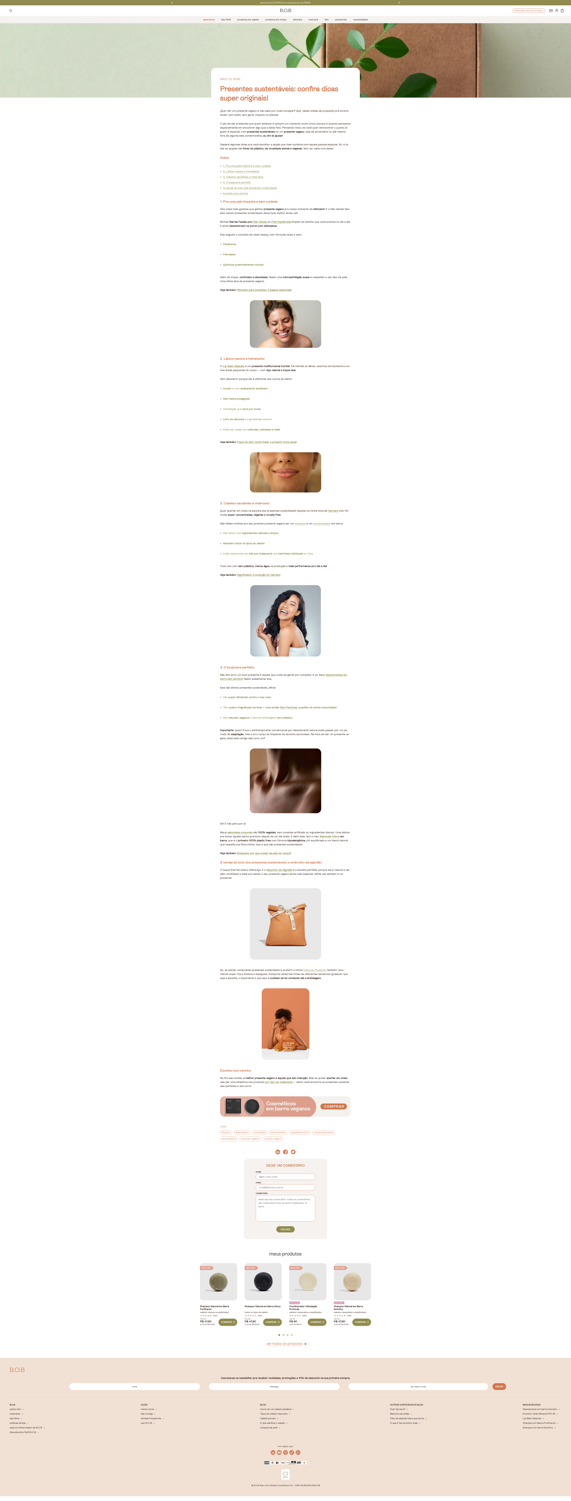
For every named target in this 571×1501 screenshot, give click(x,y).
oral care (313, 19)
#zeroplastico (242, 1132)
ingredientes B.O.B (300, 1132)
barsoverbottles (277, 1132)
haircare (333, 510)
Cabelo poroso (268, 1418)
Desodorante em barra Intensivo (540, 1409)
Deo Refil (226, 19)
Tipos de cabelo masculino (274, 1413)
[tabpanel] (218, 1299)
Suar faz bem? (397, 1409)
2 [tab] (283, 1335)
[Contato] (551, 10)
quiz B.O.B (146, 1423)
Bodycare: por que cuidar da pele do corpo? (264, 853)
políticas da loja (17, 1423)
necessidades (360, 19)
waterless (15, 1413)
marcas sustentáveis (323, 1132)
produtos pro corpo (275, 19)
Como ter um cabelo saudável (275, 1409)
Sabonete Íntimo (329, 836)
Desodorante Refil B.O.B (23, 1432)
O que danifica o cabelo (272, 1423)
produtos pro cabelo (248, 19)
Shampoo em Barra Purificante (539, 1423)
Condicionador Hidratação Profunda (303, 1308)
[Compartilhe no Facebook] (285, 1152)
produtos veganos (273, 1139)
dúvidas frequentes (151, 1418)
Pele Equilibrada (281, 221)
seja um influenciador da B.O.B (26, 1427)
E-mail (258, 1183)
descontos (209, 19)
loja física (14, 1418)
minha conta (147, 1409)
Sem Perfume (288, 707)
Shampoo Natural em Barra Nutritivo (348, 1308)
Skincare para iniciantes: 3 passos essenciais (264, 289)
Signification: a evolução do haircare (258, 574)
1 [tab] (279, 1335)
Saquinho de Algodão (279, 869)
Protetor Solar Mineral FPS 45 (539, 1413)
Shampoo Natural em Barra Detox (263, 1306)
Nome (258, 1172)
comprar (226, 1322)
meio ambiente (229, 1139)
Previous (171, 2)
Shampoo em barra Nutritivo (538, 1427)
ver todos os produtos (284, 1344)
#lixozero (226, 1132)
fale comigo (147, 1413)
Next (399, 2)
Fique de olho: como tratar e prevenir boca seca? (267, 442)
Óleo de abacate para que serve (407, 1418)
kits (327, 19)
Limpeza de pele (268, 1427)
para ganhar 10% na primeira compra (285, 3)
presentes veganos (250, 1139)
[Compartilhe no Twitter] (293, 1152)
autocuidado (259, 1132)
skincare (297, 19)
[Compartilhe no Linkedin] (277, 1152)
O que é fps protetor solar (404, 1423)
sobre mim (15, 1409)
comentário (262, 1193)
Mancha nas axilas (399, 1413)
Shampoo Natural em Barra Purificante (214, 1308)
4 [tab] (291, 1335)
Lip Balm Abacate (233, 366)
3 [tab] (287, 1335)
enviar (285, 1229)
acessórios (341, 19)
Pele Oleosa (259, 221)
